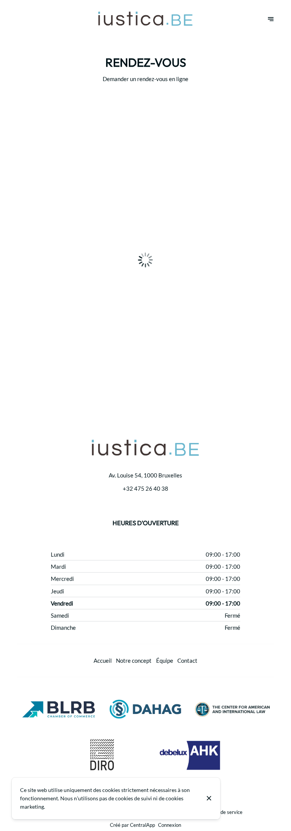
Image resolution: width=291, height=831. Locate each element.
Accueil (103, 660)
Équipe (164, 660)
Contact (187, 660)
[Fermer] (209, 798)
